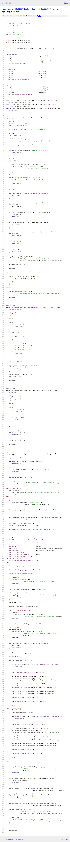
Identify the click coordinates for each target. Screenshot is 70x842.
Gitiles (11, 839)
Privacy (16, 839)
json (66, 839)
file (39, 16)
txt (62, 839)
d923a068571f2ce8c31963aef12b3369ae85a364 (31, 9)
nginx (4, 9)
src (54, 9)
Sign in (66, 3)
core (58, 9)
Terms (21, 839)
